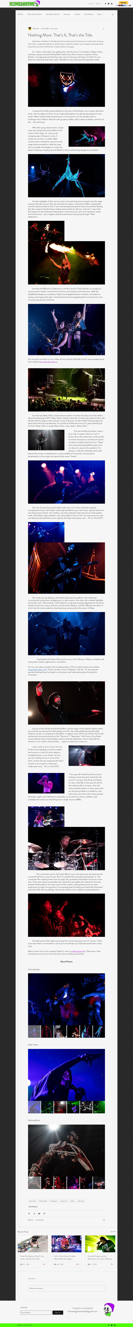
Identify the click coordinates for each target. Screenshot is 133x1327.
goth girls (81, 1201)
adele (72, 1201)
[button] (123, 3)
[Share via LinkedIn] (39, 1213)
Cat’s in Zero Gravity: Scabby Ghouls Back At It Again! (65, 1257)
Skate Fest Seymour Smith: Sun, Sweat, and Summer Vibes (32, 1257)
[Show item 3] (60, 1031)
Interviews (67, 14)
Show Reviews (88, 14)
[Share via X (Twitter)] (34, 1213)
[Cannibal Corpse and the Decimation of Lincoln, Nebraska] (100, 1243)
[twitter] (109, 4)
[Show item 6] (99, 1031)
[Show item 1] (34, 1031)
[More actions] (103, 28)
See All (113, 1231)
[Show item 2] (47, 1031)
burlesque (53, 1201)
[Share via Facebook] (29, 1213)
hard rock (32, 1201)
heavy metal (43, 1201)
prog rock (64, 1201)
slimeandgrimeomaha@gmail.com (83, 1311)
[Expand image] (66, 999)
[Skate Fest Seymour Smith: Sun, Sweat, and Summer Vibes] (33, 1243)
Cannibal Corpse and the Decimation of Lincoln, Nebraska (100, 1257)
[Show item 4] (73, 1031)
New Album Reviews (52, 14)
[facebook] (105, 4)
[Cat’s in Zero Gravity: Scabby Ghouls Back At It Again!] (67, 1243)
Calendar (77, 14)
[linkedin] (112, 4)
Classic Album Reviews (34, 14)
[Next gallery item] (102, 999)
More (99, 14)
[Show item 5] (86, 1031)
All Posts (20, 14)
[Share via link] (44, 1213)
